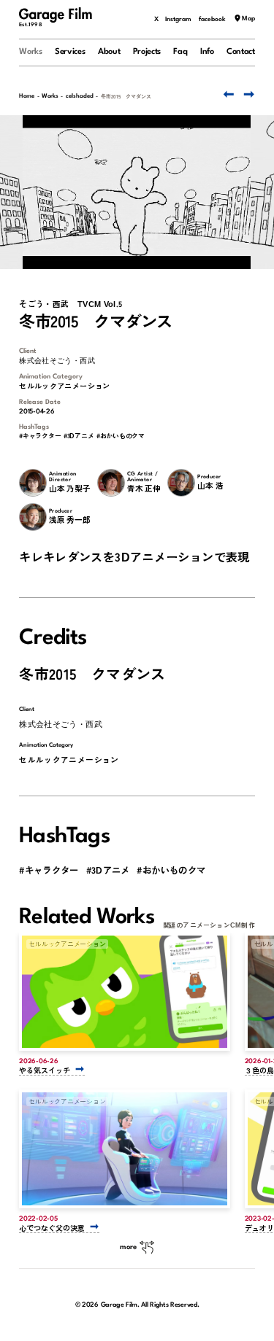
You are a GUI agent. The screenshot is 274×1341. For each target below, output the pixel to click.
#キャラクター (40, 436)
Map (248, 19)
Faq (180, 51)
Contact (241, 51)
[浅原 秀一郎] (32, 516)
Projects (147, 51)
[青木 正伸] (110, 482)
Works (30, 51)
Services (70, 51)
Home (26, 96)
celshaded (80, 96)
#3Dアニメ (79, 436)
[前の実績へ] (227, 94)
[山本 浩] (180, 482)
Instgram (178, 19)
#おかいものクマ (120, 436)
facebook (212, 19)
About (109, 51)
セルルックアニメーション (64, 385)
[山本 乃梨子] (32, 482)
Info (207, 51)
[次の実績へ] (248, 94)
